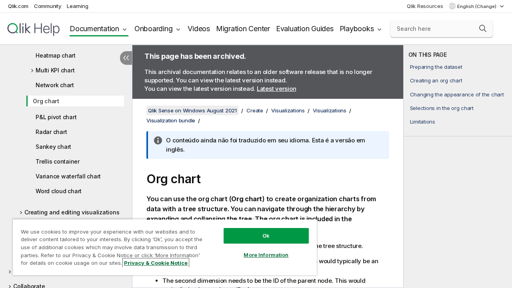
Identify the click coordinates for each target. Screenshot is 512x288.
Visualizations (288, 110)
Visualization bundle (170, 120)
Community (48, 6)
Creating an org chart (436, 80)
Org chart (46, 101)
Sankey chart (53, 146)
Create (254, 110)
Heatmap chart (56, 55)
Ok (266, 235)
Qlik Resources (425, 6)
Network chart (55, 85)
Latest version (276, 88)
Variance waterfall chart (68, 176)
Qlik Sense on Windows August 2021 (192, 110)
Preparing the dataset (436, 67)
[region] (165, 247)
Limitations (422, 121)
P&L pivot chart (56, 117)
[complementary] (458, 166)
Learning (77, 6)
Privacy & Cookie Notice (156, 263)
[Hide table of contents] (126, 58)
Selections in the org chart (442, 108)
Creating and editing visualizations (71, 212)
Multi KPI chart (55, 70)
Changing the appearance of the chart (457, 94)
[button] (483, 28)
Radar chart (51, 131)
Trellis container (58, 161)
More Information (266, 255)
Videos (199, 28)
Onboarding (153, 28)
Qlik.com (18, 6)
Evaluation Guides (305, 28)
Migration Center (243, 28)
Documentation (94, 28)
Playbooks (357, 28)
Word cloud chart (59, 191)
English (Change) (477, 6)
